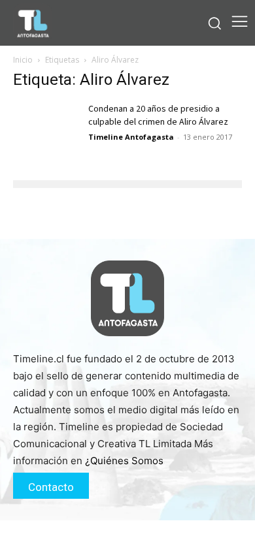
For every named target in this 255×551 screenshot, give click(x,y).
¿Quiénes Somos (124, 460)
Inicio (23, 59)
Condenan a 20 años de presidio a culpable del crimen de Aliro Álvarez (158, 115)
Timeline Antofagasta (131, 137)
